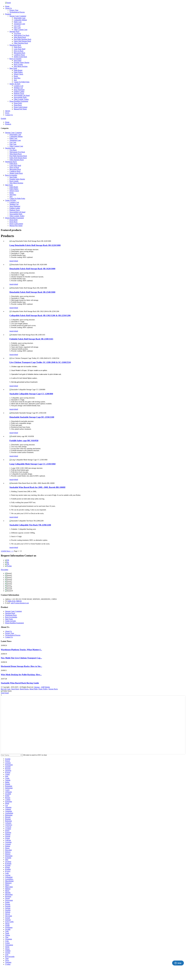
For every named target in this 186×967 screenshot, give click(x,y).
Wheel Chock (18, 74)
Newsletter (4, 570)
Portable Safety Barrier (21, 62)
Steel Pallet (17, 60)
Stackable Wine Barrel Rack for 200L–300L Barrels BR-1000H (37, 487)
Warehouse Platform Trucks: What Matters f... (21, 649)
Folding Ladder (19, 91)
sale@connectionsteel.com (20, 603)
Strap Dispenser (19, 90)
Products (8, 14)
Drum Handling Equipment (18, 101)
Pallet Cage (18, 22)
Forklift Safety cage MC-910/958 (23, 440)
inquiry (11, 261)
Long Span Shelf (19, 49)
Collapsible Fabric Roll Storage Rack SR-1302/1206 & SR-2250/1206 (40, 315)
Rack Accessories (15, 59)
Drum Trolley (43, 689)
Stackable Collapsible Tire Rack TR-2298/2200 (30, 525)
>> (13, 551)
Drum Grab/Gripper (20, 107)
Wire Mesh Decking (20, 66)
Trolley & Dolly (14, 84)
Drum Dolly (18, 103)
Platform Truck (19, 93)
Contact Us (9, 115)
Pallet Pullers (18, 72)
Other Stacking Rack (21, 43)
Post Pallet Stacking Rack (22, 39)
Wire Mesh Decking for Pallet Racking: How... (21, 674)
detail (16, 261)
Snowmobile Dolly (20, 97)
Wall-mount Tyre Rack (21, 35)
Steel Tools (13, 68)
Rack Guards (18, 64)
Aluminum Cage (19, 24)
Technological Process (17, 12)
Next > (9, 551)
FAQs (7, 113)
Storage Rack (53, 689)
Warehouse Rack (15, 45)
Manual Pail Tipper (20, 109)
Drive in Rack (18, 51)
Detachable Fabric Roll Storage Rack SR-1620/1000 (32, 269)
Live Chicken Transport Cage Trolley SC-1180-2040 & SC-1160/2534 (40, 362)
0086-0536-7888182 (15, 601)
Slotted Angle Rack (20, 57)
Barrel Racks (24, 689)
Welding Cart (18, 88)
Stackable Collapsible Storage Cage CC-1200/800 (31, 394)
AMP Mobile (45, 687)
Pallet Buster (18, 70)
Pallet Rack (18, 47)
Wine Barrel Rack (20, 37)
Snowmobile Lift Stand (22, 95)
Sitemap (37, 687)
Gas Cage (17, 26)
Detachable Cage (19, 18)
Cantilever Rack (19, 55)
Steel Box (17, 78)
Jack (15, 80)
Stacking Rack (14, 31)
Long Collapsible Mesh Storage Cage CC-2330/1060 (32, 464)
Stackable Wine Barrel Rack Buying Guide (20, 683)
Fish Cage (17, 28)
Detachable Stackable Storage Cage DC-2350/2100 (31, 417)
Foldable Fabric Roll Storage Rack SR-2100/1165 (31, 339)
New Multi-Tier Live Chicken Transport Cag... (21, 658)
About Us (8, 8)
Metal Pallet (33, 689)
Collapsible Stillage (20, 20)
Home (7, 6)
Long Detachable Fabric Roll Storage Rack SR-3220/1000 (35, 245)
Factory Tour (13, 10)
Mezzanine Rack (19, 53)
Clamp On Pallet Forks (21, 82)
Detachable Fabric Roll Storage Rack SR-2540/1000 (32, 292)
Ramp (16, 76)
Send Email (5, 693)
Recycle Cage (5, 689)
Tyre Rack (17, 33)
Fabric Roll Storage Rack (22, 41)
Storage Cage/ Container (17, 16)
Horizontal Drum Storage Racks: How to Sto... (21, 666)
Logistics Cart (18, 86)
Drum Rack (18, 105)
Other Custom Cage (20, 29)
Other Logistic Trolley (21, 99)
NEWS (7, 111)
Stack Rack (15, 689)
